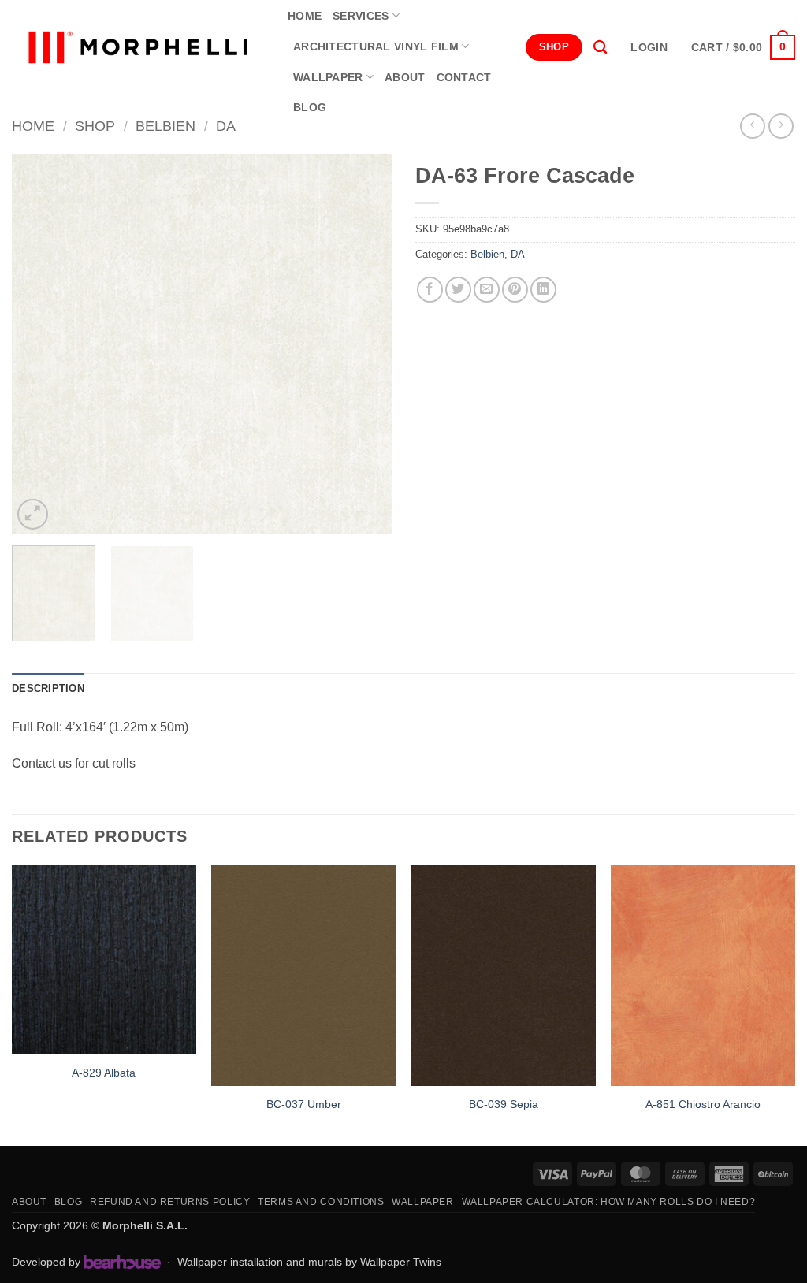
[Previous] (39, 343)
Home (33, 125)
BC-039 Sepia (503, 1104)
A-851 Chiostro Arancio (703, 1104)
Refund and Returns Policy (170, 1201)
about (405, 77)
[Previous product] (780, 125)
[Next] (364, 343)
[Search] (600, 48)
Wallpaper (328, 77)
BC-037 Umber (303, 1104)
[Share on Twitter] (458, 290)
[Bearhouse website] (122, 1262)
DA (226, 125)
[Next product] (752, 125)
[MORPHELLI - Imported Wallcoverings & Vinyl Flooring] (138, 47)
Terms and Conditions (321, 1201)
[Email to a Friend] (487, 290)
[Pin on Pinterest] (515, 290)
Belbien (165, 125)
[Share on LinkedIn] (543, 290)
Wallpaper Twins (400, 1261)
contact (464, 77)
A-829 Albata (104, 1072)
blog (309, 107)
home (305, 15)
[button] (648, 47)
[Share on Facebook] (430, 290)
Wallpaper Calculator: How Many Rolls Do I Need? (609, 1201)
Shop (95, 125)
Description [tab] (48, 688)
